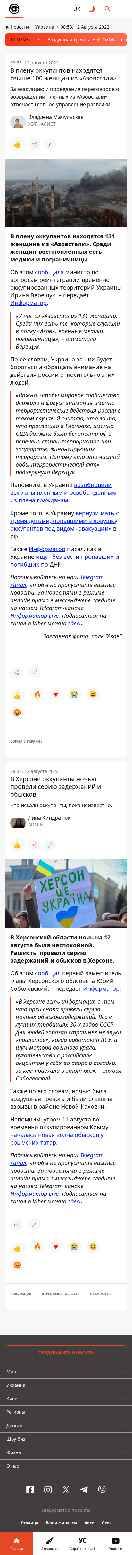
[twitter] (66, 1489)
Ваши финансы (61, 1523)
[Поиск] (107, 9)
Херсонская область (60, 1294)
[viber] (102, 1489)
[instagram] (48, 1489)
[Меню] (123, 9)
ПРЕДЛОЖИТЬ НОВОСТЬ (66, 1353)
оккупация (20, 1294)
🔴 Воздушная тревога (66, 40)
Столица (29, 1523)
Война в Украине (26, 741)
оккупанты (100, 1294)
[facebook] (30, 1489)
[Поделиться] (34, 144)
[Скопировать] (49, 144)
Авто (89, 1523)
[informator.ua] (14, 9)
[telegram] (84, 1489)
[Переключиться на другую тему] (92, 9)
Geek (106, 1523)
